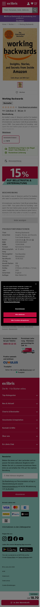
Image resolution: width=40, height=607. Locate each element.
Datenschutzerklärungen (12, 302)
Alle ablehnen (20, 314)
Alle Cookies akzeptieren (20, 320)
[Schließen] (35, 284)
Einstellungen (20, 309)
